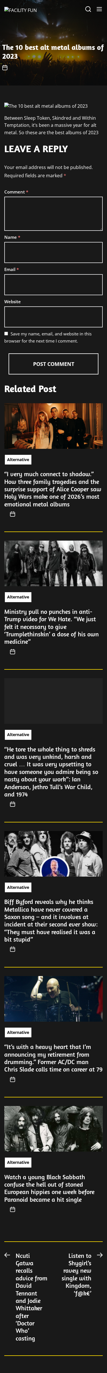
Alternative (18, 459)
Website (12, 301)
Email (11, 269)
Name (12, 237)
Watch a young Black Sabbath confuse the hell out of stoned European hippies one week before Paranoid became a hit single (49, 1188)
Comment (16, 192)
